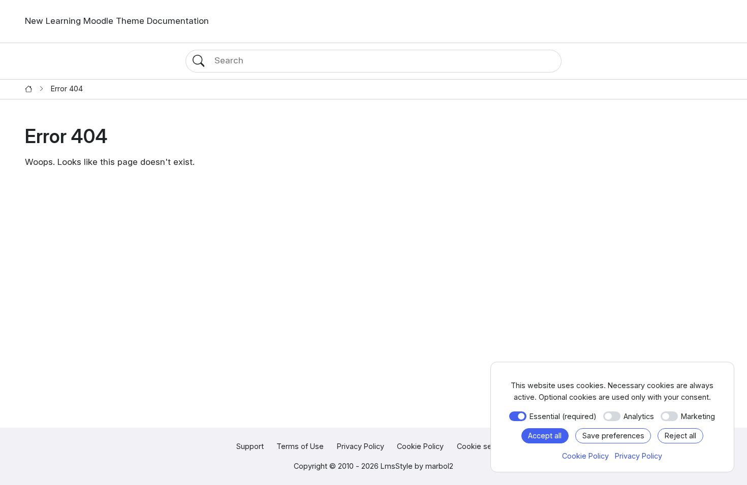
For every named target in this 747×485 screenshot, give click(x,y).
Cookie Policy (420, 446)
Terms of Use (300, 446)
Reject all (680, 435)
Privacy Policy (360, 446)
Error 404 (67, 88)
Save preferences (613, 435)
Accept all (545, 435)
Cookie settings (484, 446)
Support (250, 446)
